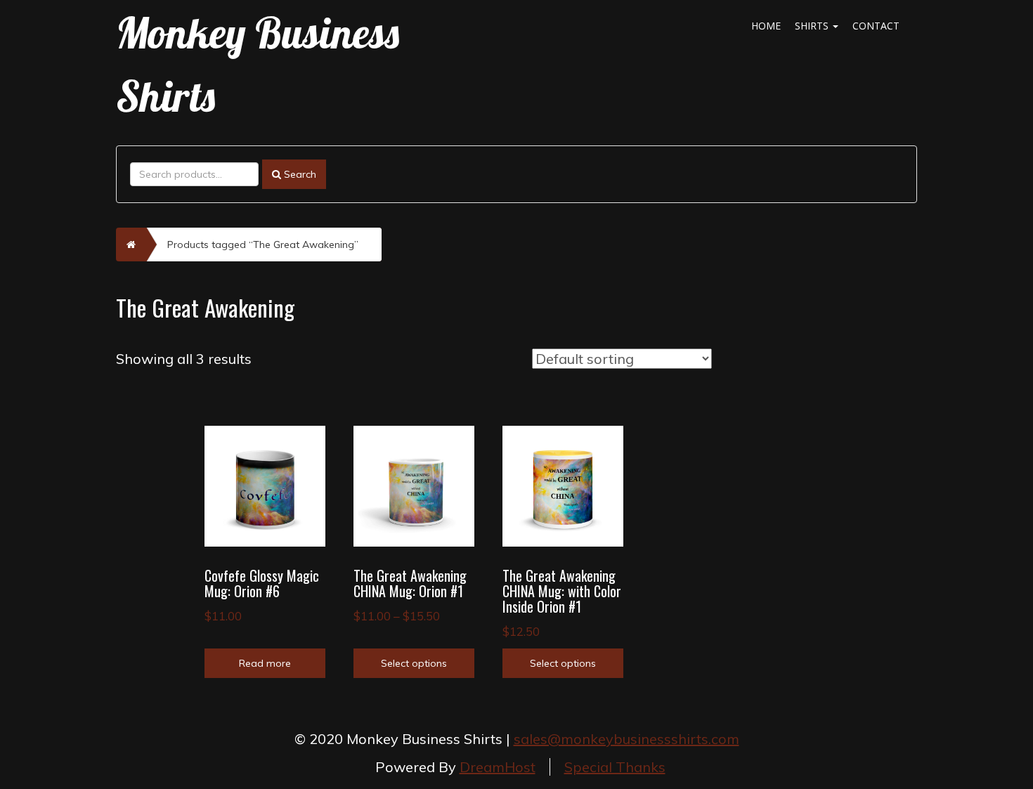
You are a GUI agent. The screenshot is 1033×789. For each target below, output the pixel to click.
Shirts (813, 25)
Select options (414, 663)
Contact (875, 25)
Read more (265, 663)
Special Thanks (614, 767)
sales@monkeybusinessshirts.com (626, 739)
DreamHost (497, 767)
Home (766, 25)
